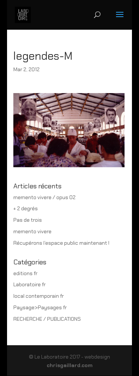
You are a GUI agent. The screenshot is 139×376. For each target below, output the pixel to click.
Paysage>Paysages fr (40, 307)
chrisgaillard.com (70, 365)
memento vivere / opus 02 (44, 197)
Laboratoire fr (29, 284)
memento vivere (32, 231)
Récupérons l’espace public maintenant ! (61, 243)
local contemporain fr (38, 296)
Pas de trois (27, 220)
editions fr (25, 273)
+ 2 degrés (25, 208)
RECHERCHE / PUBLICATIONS (47, 319)
